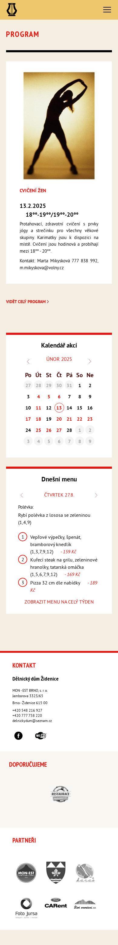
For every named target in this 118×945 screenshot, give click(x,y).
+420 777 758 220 (27, 716)
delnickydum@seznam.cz (32, 721)
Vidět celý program (26, 302)
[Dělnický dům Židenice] (11, 10)
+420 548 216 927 (27, 711)
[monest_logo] (50, 302)
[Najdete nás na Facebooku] (18, 737)
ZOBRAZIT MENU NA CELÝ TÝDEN (59, 602)
